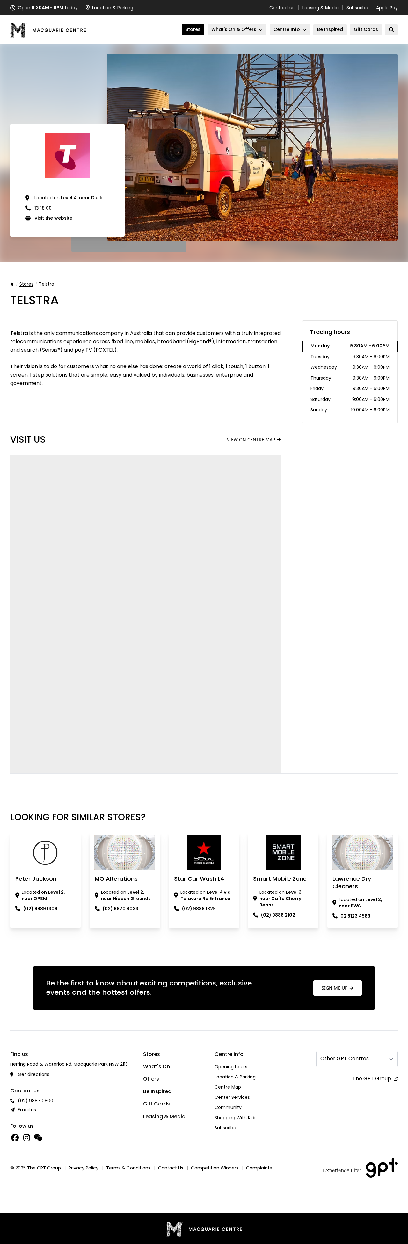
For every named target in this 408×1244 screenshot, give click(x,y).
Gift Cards (156, 1104)
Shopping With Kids (236, 1117)
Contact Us (170, 1168)
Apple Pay (387, 7)
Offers (151, 1079)
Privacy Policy (83, 1168)
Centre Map (228, 1087)
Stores (26, 284)
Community (228, 1107)
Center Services (232, 1097)
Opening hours (231, 1066)
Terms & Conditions (128, 1168)
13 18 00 (43, 208)
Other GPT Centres (344, 1058)
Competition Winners (214, 1168)
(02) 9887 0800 (35, 1101)
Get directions (33, 1074)
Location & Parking (235, 1077)
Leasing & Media (320, 7)
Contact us (282, 7)
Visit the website (53, 218)
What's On (156, 1066)
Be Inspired (157, 1091)
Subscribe (357, 7)
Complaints (259, 1168)
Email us (27, 1109)
